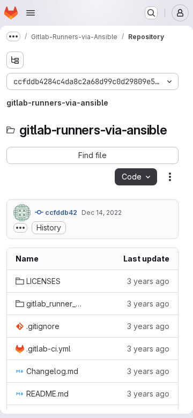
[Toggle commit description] (20, 228)
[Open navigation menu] (30, 12)
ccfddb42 (60, 212)
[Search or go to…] (151, 12)
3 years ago (148, 281)
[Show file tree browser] (15, 60)
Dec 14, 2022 (101, 212)
